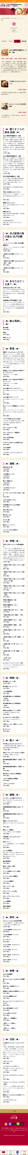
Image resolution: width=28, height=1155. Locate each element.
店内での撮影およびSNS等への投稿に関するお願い (13, 1128)
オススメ (4, 41)
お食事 (17, 41)
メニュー (21, 18)
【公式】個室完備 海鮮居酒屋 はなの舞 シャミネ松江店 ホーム (9, 18)
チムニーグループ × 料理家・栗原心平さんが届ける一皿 (14, 1130)
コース (11, 41)
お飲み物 (23, 41)
